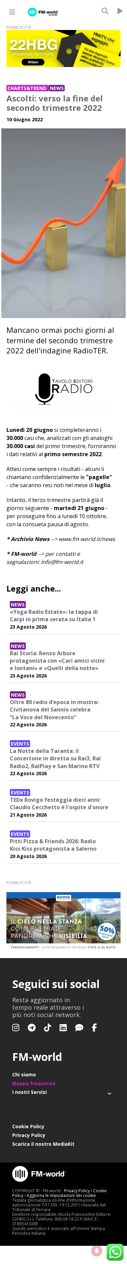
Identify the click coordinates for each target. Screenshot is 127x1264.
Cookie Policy (28, 1126)
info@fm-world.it (62, 562)
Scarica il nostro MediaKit (43, 1144)
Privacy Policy (28, 1135)
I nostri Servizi (29, 1092)
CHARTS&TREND (27, 88)
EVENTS (20, 743)
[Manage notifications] (96, 1250)
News (57, 88)
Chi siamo (24, 1074)
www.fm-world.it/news (87, 539)
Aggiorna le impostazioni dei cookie (61, 1195)
